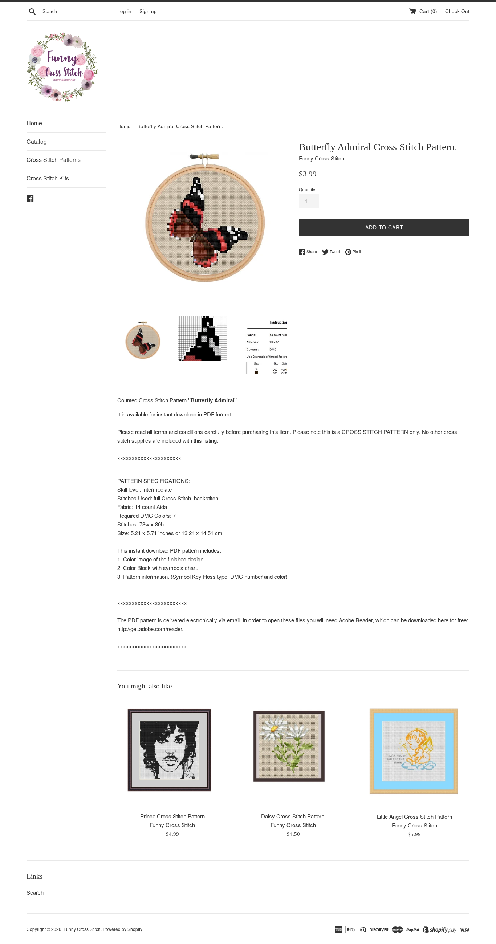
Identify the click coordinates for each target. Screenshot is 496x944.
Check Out (457, 11)
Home (34, 123)
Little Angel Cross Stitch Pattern (414, 816)
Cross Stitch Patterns (54, 159)
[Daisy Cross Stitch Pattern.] (293, 753)
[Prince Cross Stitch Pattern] (172, 753)
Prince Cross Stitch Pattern (172, 816)
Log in (124, 11)
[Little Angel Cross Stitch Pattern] (414, 753)
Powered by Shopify (122, 929)
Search (35, 892)
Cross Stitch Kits (66, 178)
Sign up (148, 11)
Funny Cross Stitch (82, 929)
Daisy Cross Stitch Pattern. (293, 816)
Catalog (37, 141)
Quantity (307, 189)
